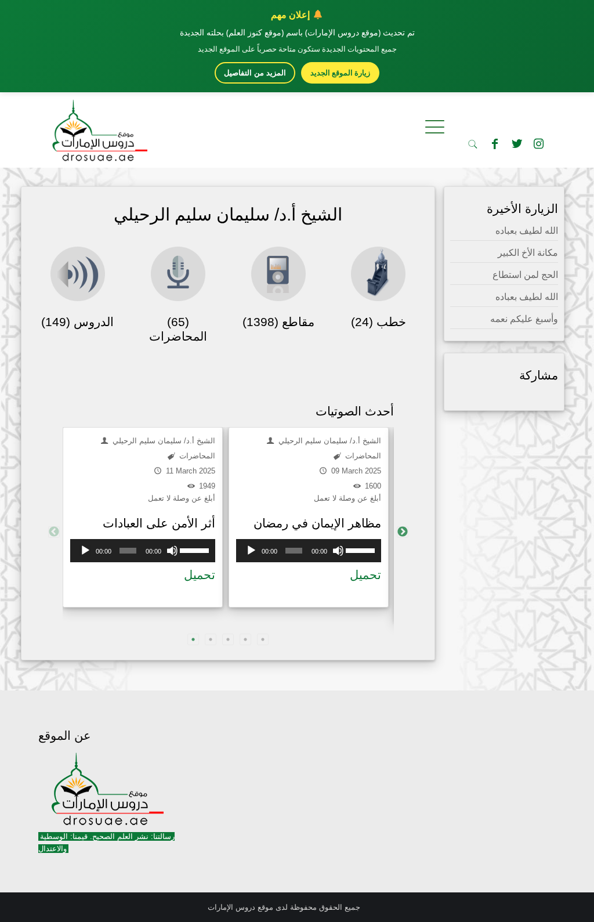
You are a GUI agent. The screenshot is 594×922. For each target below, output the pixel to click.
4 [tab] (245, 639)
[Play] (85, 550)
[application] (142, 550)
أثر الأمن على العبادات (159, 523)
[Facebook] (495, 144)
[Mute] (172, 550)
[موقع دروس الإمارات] (97, 127)
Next (402, 532)
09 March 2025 (355, 471)
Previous (54, 532)
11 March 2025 (189, 471)
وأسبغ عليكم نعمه (524, 319)
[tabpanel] (143, 517)
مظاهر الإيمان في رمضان (317, 523)
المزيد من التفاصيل (255, 72)
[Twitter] (517, 144)
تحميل (199, 574)
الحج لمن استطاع (525, 275)
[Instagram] (539, 144)
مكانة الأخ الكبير (528, 253)
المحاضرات (196, 455)
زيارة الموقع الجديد (340, 72)
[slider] (194, 549)
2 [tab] (210, 639)
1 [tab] (193, 639)
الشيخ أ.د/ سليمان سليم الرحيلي (162, 440)
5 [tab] (263, 639)
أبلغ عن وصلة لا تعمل (181, 498)
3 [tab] (228, 639)
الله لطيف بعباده (526, 231)
